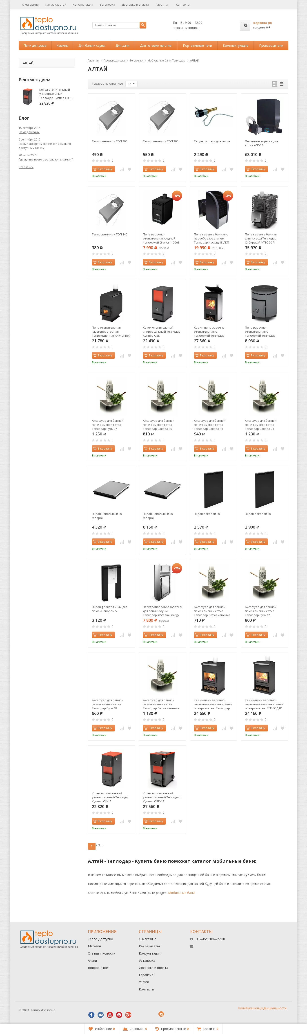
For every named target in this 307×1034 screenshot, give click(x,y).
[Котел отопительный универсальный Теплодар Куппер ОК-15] (111, 768)
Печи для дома (35, 45)
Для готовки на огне (155, 45)
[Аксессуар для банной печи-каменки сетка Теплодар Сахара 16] (213, 396)
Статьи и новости (101, 953)
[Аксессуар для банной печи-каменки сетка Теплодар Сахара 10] (162, 396)
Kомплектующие (235, 45)
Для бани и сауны (91, 45)
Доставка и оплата (135, 4)
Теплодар (136, 60)
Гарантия (162, 4)
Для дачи (122, 45)
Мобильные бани (181, 893)
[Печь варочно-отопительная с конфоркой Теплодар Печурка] (264, 303)
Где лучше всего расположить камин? (46, 159)
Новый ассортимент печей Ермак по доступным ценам (45, 146)
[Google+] (128, 1015)
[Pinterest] (119, 1015)
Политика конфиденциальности (262, 1008)
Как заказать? (55, 4)
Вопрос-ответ (99, 968)
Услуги (144, 982)
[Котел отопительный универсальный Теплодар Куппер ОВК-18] (162, 768)
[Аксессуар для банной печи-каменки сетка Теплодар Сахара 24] (264, 396)
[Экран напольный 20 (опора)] (111, 489)
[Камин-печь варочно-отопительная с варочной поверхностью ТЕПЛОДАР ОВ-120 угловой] (264, 675)
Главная (93, 60)
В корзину (105, 169)
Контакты (183, 4)
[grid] (274, 84)
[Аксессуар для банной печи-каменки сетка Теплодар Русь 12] (264, 582)
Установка (107, 4)
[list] (281, 84)
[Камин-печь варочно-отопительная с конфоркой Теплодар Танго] (213, 303)
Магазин (94, 946)
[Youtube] (109, 1015)
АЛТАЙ (28, 63)
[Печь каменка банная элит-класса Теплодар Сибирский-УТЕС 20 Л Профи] (264, 210)
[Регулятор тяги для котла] (213, 116)
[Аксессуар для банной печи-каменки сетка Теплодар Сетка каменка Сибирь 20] (213, 582)
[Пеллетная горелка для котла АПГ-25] (264, 116)
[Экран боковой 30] (264, 489)
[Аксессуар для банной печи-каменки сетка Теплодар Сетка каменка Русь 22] (162, 675)
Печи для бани (29, 132)
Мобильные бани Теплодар (166, 60)
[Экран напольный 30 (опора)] (162, 489)
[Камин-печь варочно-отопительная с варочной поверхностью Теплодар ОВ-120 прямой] (213, 675)
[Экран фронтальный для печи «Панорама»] (111, 582)
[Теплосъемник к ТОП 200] (111, 116)
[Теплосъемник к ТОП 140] (111, 210)
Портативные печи (197, 45)
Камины (62, 45)
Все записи (26, 167)
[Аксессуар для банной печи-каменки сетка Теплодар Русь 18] (111, 675)
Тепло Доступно (100, 939)
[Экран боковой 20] (213, 489)
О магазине (30, 4)
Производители (271, 45)
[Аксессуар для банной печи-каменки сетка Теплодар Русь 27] (111, 396)
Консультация (83, 4)
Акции (92, 960)
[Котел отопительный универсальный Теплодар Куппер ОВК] (162, 303)
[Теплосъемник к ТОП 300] (162, 116)
